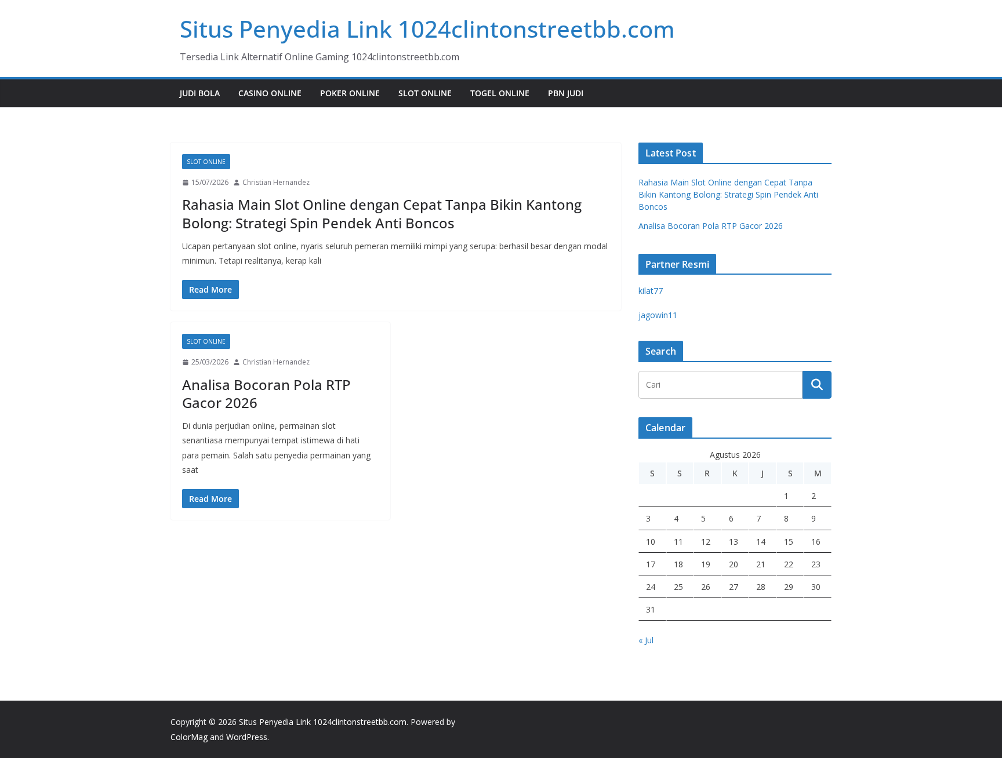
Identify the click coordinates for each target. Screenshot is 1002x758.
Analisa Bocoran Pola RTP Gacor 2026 (266, 393)
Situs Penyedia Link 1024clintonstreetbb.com (427, 29)
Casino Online (270, 93)
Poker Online (350, 93)
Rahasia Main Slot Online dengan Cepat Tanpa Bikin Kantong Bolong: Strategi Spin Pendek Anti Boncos (382, 213)
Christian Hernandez (276, 182)
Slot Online (425, 93)
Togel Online (499, 93)
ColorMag (189, 736)
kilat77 (650, 290)
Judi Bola (200, 93)
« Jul (646, 640)
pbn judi (565, 93)
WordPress (246, 736)
